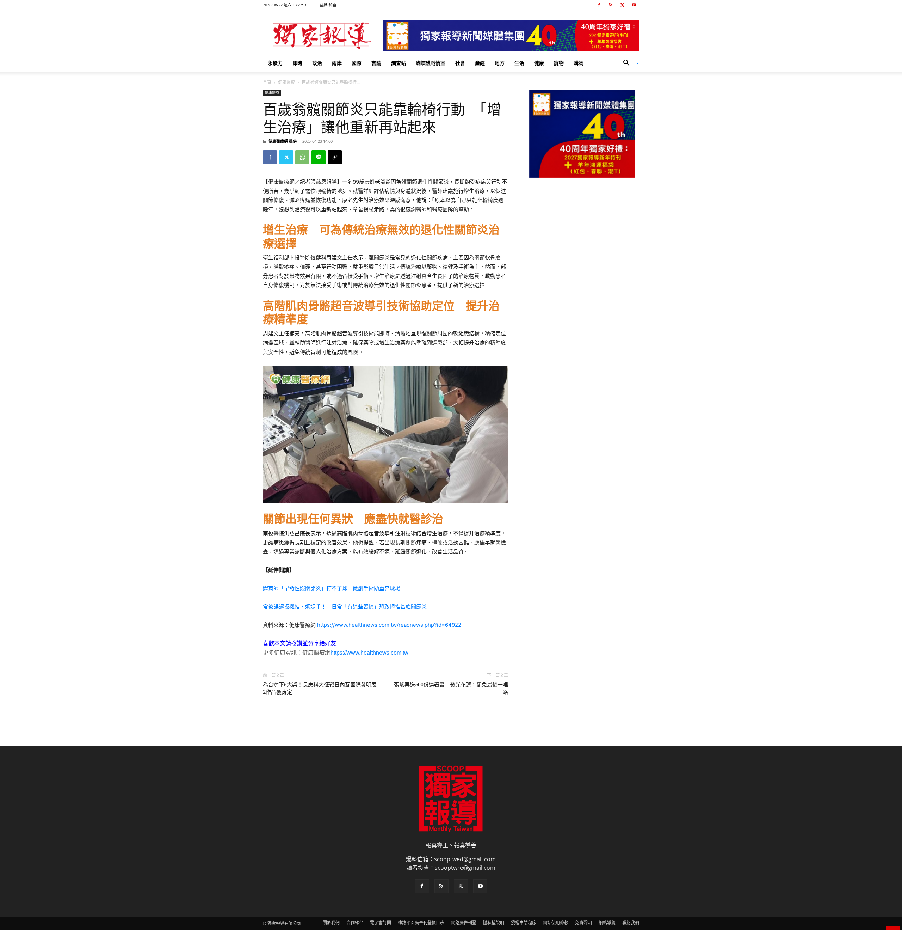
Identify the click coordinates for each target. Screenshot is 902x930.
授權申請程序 (523, 923)
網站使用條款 (555, 923)
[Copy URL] (335, 157)
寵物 (559, 63)
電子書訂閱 (380, 923)
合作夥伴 (354, 923)
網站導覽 (607, 923)
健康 (539, 63)
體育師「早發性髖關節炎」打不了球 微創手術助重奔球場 (331, 588)
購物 (578, 63)
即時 (297, 63)
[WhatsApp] (302, 157)
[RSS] (610, 5)
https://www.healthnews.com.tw (369, 653)
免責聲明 (583, 923)
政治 (317, 63)
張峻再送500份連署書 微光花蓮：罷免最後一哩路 (451, 688)
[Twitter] (622, 5)
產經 (480, 63)
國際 (357, 63)
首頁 (267, 82)
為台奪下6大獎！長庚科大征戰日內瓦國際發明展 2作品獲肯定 (320, 688)
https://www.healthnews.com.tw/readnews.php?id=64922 (389, 625)
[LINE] (318, 157)
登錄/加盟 (328, 4)
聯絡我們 (630, 923)
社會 (460, 63)
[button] (628, 63)
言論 (376, 63)
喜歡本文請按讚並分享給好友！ (302, 643)
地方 (500, 63)
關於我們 (331, 923)
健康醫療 (286, 82)
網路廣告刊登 (463, 923)
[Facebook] (599, 5)
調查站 (398, 63)
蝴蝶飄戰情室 (430, 63)
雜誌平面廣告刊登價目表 (421, 923)
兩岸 (337, 63)
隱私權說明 (493, 923)
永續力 (275, 63)
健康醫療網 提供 (282, 141)
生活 (519, 63)
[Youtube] (634, 5)
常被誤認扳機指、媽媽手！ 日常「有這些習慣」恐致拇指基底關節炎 (345, 606)
